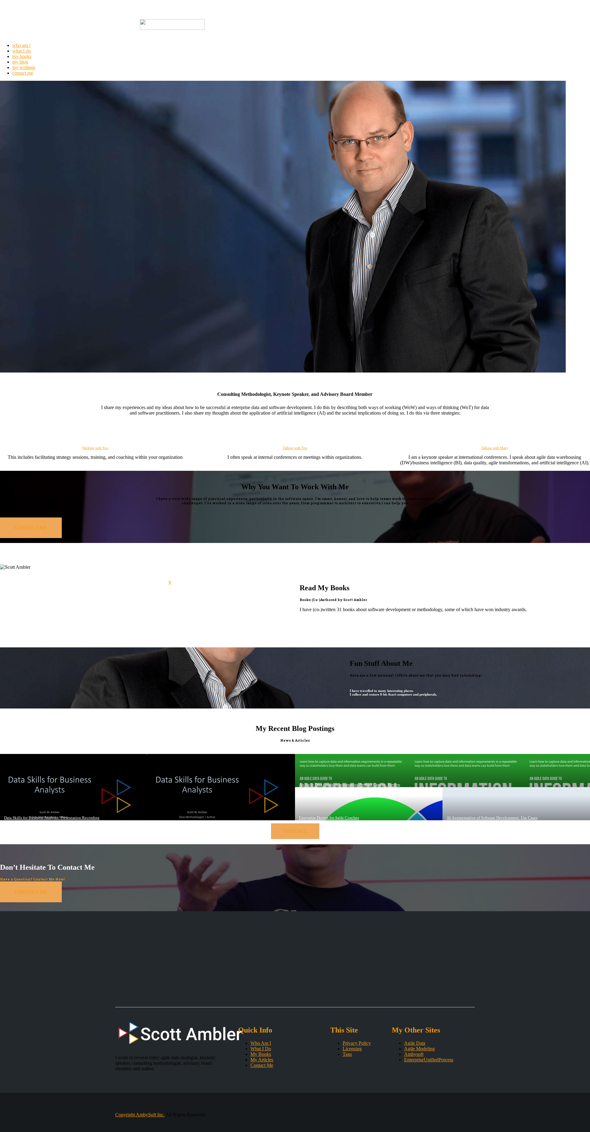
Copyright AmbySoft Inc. (140, 1114)
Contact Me (261, 1065)
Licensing (352, 1048)
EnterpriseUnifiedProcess (428, 1059)
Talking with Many (494, 448)
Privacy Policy (357, 1043)
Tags (347, 1054)
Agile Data (414, 1043)
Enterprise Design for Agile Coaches (329, 817)
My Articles (261, 1059)
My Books (260, 1054)
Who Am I (260, 1043)
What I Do (260, 1048)
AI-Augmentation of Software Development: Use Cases (491, 817)
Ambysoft (413, 1054)
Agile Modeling (419, 1048)
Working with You (95, 448)
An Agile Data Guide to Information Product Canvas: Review (349, 784)
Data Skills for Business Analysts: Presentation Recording (52, 817)
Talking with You (295, 448)
